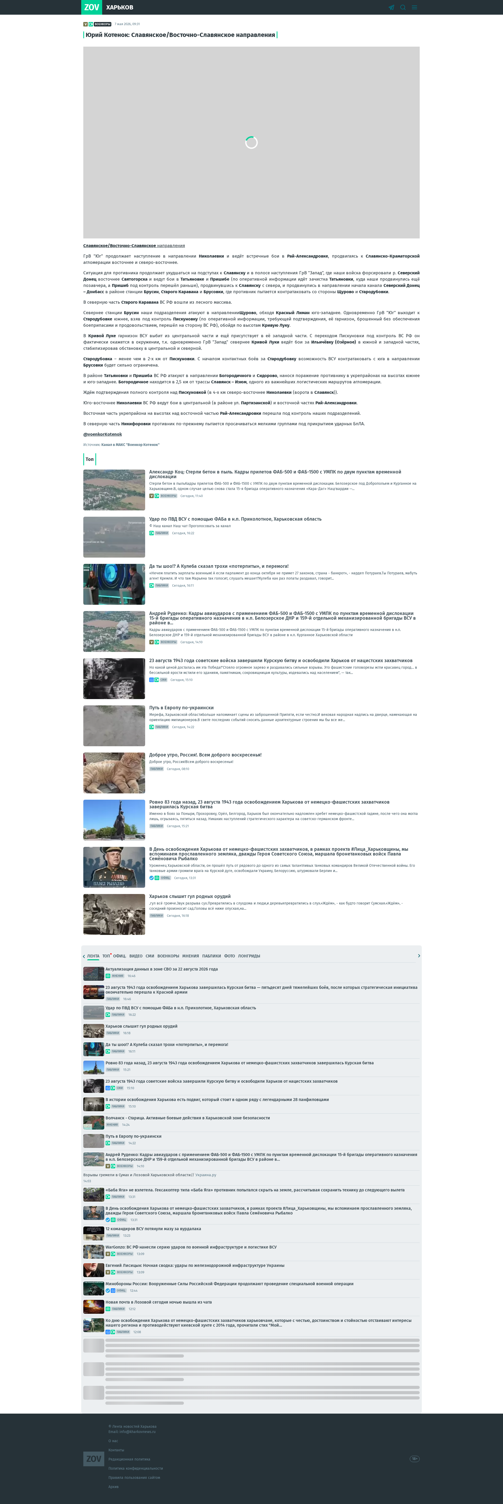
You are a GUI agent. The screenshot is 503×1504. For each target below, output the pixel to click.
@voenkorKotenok (102, 434)
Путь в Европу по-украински (181, 708)
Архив (113, 1487)
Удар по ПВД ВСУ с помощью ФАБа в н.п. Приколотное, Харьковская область (235, 519)
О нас (113, 1441)
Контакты (116, 1450)
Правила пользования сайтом (134, 1477)
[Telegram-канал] (391, 7)
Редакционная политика (129, 1459)
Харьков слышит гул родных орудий (190, 896)
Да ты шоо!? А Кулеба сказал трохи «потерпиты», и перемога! (218, 566)
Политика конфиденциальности (135, 1468)
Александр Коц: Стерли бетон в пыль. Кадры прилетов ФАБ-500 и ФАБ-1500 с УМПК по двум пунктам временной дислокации (275, 474)
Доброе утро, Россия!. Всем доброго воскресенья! (205, 755)
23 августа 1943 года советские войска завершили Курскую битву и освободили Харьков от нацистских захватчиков (281, 660)
